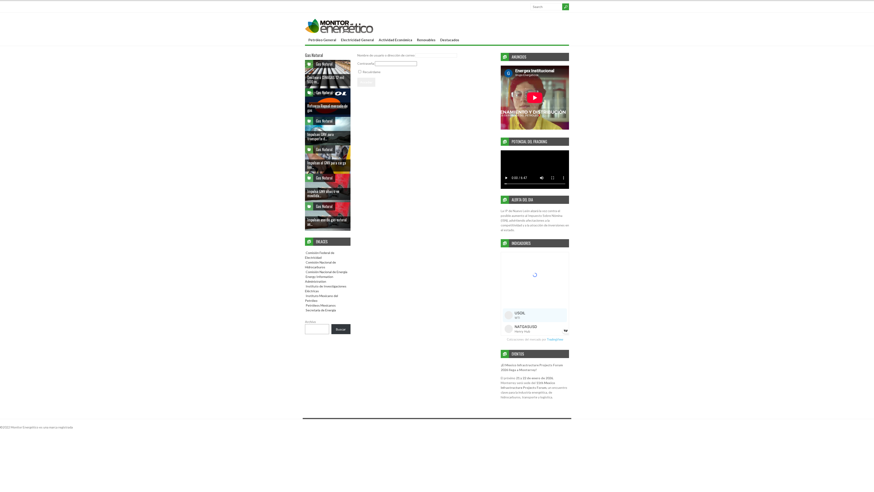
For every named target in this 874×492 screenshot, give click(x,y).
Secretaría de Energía (320, 310)
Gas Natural (324, 64)
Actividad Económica (395, 40)
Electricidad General (357, 40)
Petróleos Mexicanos (320, 305)
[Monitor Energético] (339, 31)
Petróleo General (322, 40)
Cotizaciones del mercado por (535, 339)
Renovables (426, 40)
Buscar (341, 329)
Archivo (310, 322)
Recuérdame (371, 72)
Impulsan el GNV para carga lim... (326, 165)
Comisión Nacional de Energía (326, 272)
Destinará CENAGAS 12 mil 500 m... (325, 80)
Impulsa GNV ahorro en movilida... (323, 193)
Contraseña (365, 63)
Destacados (449, 40)
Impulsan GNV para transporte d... (320, 136)
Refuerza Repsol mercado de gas (327, 108)
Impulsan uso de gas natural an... (327, 222)
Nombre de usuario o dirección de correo (386, 55)
